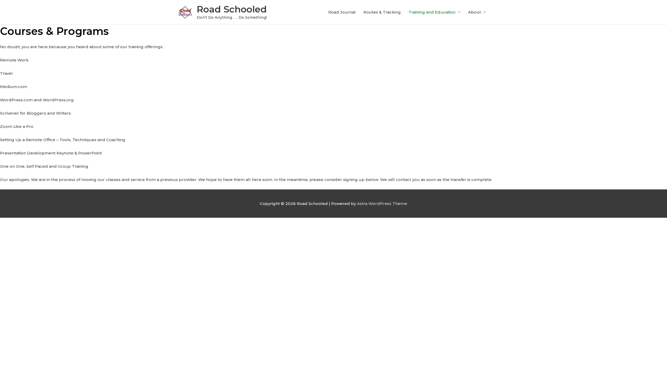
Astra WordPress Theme (382, 203)
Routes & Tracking (382, 12)
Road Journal (342, 12)
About (474, 12)
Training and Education (432, 12)
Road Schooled (232, 9)
